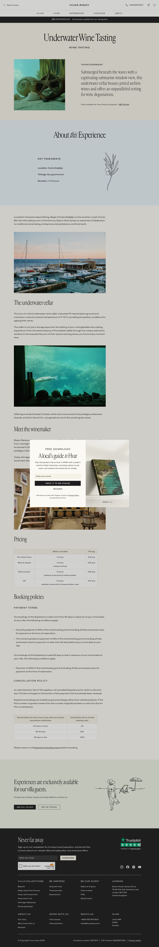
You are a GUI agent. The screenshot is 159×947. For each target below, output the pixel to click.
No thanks (57, 489)
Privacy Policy (74, 495)
